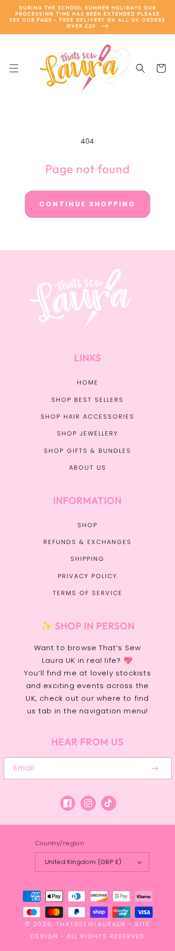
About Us (87, 467)
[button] (14, 68)
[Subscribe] (155, 768)
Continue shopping (87, 204)
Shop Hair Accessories (87, 416)
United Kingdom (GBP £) (83, 861)
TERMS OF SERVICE (88, 592)
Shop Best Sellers (87, 399)
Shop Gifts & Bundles (87, 450)
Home (87, 382)
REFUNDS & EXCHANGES (87, 541)
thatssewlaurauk (91, 924)
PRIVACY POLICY (87, 576)
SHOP (87, 525)
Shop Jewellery (87, 433)
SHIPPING (87, 558)
